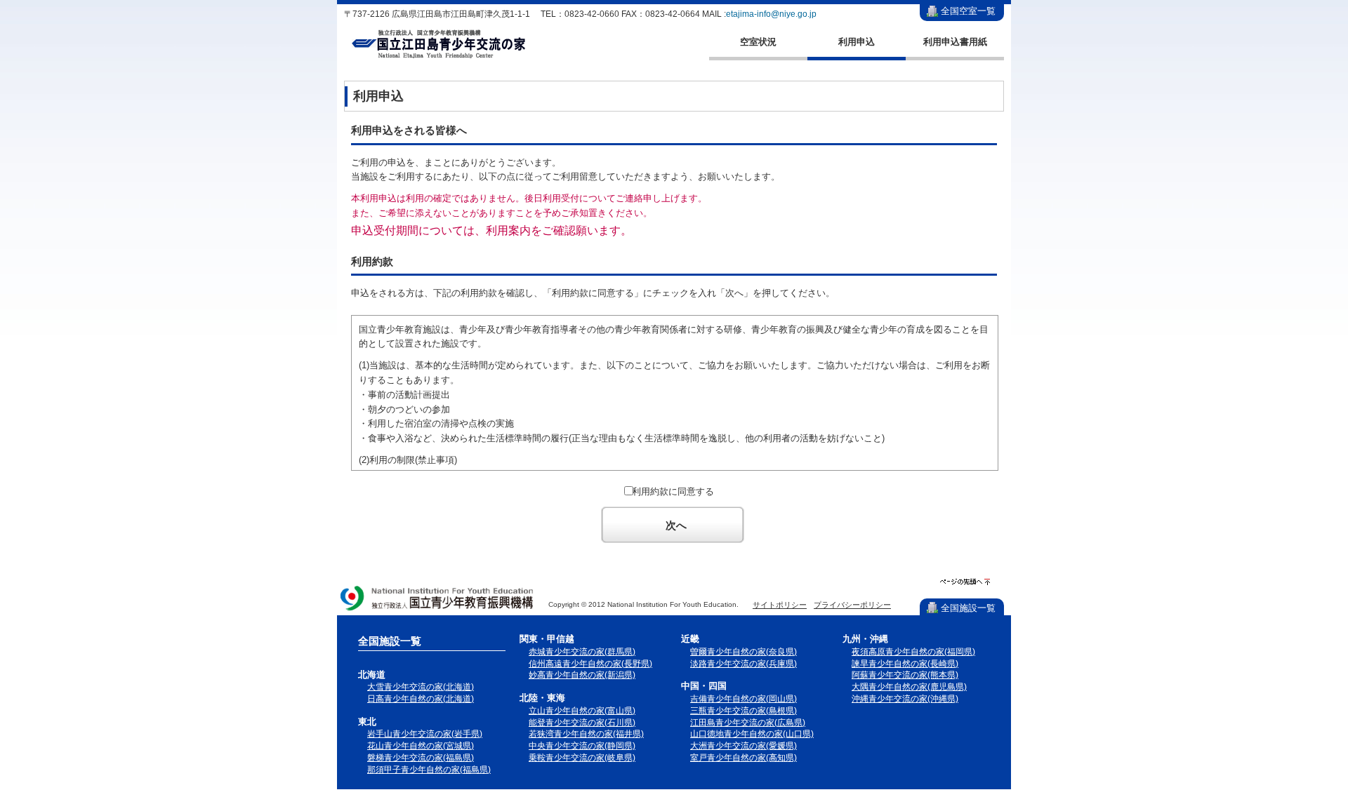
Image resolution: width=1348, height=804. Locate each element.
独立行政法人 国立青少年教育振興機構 (437, 599)
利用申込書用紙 (955, 41)
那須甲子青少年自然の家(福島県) (429, 770)
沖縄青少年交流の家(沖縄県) (905, 699)
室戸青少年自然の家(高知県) (743, 758)
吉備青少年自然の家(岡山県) (743, 699)
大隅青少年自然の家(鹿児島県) (909, 687)
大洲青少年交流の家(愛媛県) (743, 746)
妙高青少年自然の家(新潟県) (582, 675)
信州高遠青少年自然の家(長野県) (590, 664)
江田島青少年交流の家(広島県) (747, 723)
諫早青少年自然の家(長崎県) (905, 664)
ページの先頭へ (965, 582)
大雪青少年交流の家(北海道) (420, 687)
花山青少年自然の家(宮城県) (420, 746)
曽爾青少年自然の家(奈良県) (743, 652)
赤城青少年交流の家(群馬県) (582, 652)
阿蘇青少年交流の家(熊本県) (905, 675)
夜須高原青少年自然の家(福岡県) (913, 652)
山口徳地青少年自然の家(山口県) (752, 734)
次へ (676, 525)
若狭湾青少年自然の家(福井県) (586, 734)
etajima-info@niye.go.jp (771, 14)
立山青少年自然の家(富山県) (582, 711)
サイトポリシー (780, 605)
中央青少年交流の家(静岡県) (582, 746)
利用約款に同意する (673, 491)
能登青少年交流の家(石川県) (582, 723)
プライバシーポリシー (852, 605)
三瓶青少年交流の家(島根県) (743, 711)
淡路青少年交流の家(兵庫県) (743, 664)
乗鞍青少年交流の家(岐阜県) (582, 758)
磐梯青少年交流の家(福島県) (420, 758)
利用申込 (856, 41)
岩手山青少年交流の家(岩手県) (424, 734)
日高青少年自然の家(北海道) (420, 699)
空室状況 (758, 41)
